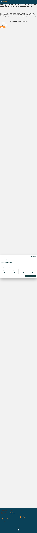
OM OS (11, 512)
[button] (32, 1)
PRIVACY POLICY (22, 516)
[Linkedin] (18, 530)
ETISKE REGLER (22, 515)
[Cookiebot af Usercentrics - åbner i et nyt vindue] (32, 256)
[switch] (14, 272)
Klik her (9, 28)
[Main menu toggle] (35, 2)
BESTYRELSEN (12, 513)
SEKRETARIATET (13, 514)
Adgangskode (2, 25)
